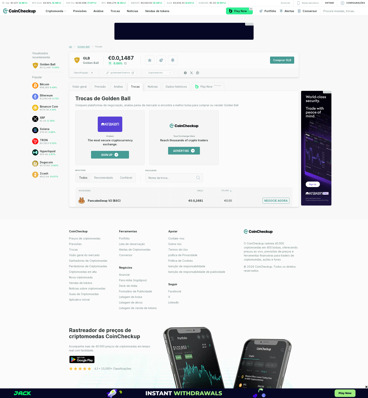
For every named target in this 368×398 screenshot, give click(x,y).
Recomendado (103, 177)
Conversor (125, 255)
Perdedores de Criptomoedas (88, 266)
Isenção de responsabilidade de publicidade (196, 271)
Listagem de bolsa (130, 296)
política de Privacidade (182, 255)
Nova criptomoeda (81, 277)
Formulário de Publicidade (135, 291)
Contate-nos (176, 238)
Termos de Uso (178, 249)
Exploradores (156, 72)
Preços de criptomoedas (84, 238)
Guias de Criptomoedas (84, 294)
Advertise (181, 150)
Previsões (75, 244)
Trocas (73, 249)
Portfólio (124, 238)
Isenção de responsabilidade (186, 266)
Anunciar (124, 274)
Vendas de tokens (80, 283)
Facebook (174, 291)
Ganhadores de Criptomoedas (88, 260)
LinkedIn (173, 302)
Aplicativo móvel (79, 299)
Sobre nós (175, 244)
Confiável (126, 177)
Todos (83, 177)
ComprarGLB (282, 60)
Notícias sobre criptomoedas (87, 288)
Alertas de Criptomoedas (134, 249)
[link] (98, 46)
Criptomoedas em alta (83, 271)
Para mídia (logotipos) (133, 280)
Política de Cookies (180, 260)
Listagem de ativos (131, 302)
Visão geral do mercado (84, 255)
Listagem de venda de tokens (138, 308)
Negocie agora (276, 200)
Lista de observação (132, 244)
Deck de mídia (128, 285)
